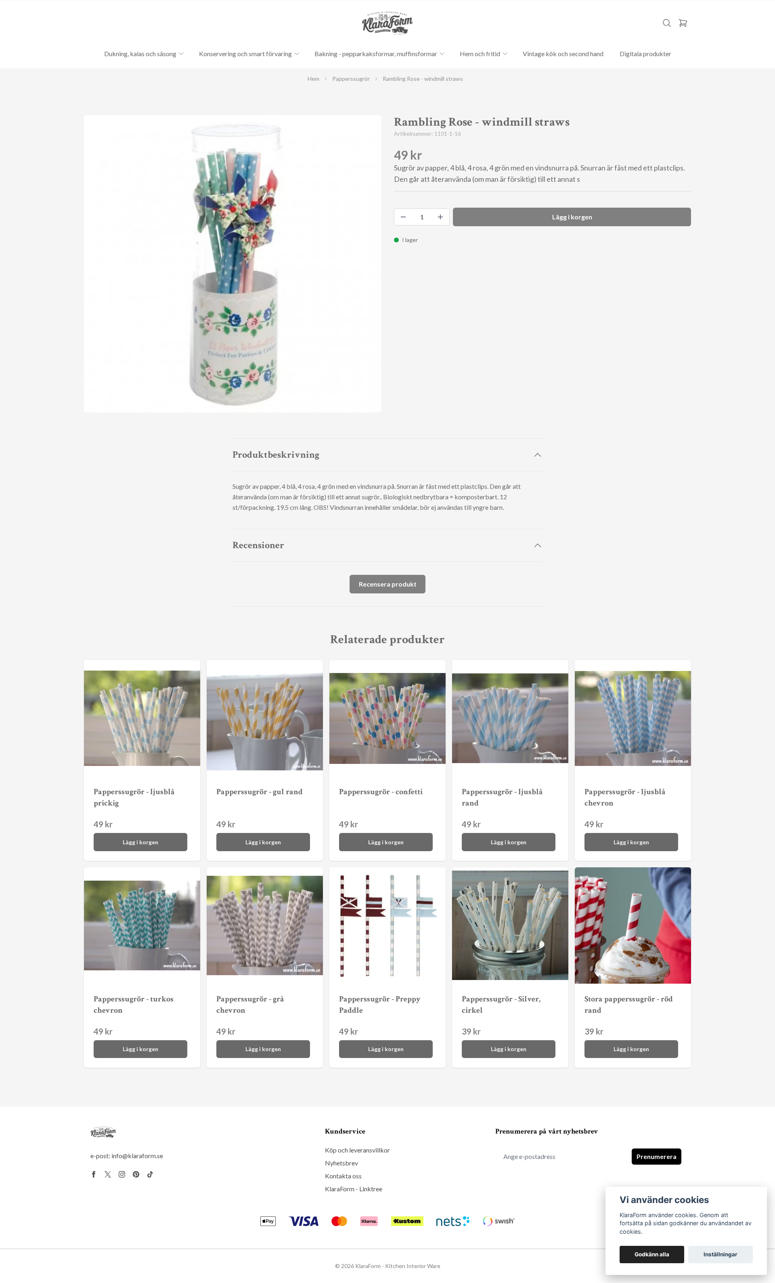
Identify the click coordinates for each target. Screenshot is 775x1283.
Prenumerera (657, 1156)
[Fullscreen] (232, 263)
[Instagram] (122, 1174)
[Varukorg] (683, 23)
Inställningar (720, 1254)
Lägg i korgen (140, 842)
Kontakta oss (343, 1176)
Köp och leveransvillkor (357, 1150)
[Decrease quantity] (403, 217)
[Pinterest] (136, 1174)
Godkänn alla (652, 1254)
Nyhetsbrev (341, 1163)
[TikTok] (150, 1174)
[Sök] (667, 23)
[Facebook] (93, 1174)
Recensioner (258, 545)
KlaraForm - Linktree (353, 1189)
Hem (313, 78)
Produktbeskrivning (275, 454)
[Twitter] (108, 1174)
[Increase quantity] (440, 217)
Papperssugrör (351, 78)
